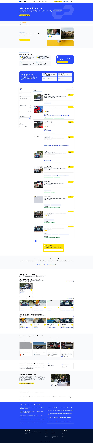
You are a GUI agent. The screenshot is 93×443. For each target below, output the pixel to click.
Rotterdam (46, 433)
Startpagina (21, 24)
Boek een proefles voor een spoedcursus (26, 383)
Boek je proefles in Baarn (24, 15)
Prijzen (37, 1)
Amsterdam (46, 432)
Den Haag (46, 436)
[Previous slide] (19, 306)
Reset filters (25, 126)
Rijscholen (34, 1)
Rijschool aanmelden (65, 1)
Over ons (43, 1)
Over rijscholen (54, 433)
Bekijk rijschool (70, 94)
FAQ (40, 1)
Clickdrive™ (43, 441)
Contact (46, 1)
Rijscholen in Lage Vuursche (51, 264)
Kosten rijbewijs (54, 432)
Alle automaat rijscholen (70, 298)
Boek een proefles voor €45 (61, 61)
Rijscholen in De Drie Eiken (41, 264)
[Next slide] (73, 306)
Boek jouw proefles (57, 1)
